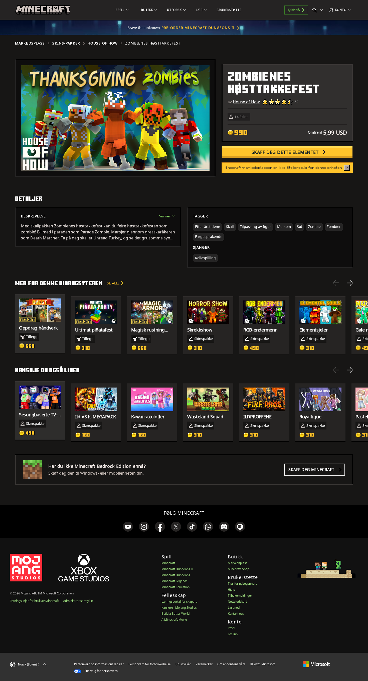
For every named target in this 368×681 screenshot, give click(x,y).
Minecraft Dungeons (175, 575)
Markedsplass (30, 43)
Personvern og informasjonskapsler (99, 664)
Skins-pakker (66, 43)
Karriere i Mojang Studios (179, 607)
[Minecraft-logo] (43, 10)
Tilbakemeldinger (240, 595)
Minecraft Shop (238, 569)
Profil (231, 628)
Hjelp (231, 589)
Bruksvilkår (183, 664)
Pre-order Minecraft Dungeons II (198, 27)
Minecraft (168, 563)
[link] (128, 527)
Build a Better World (175, 613)
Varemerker (204, 664)
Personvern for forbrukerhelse (149, 664)
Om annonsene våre (231, 664)
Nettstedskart (237, 601)
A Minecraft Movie (174, 619)
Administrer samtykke (78, 600)
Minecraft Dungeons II (177, 569)
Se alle (113, 283)
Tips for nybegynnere (242, 583)
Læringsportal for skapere (179, 601)
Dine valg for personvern (100, 671)
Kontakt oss (236, 613)
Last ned (234, 607)
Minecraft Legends (174, 581)
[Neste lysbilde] (350, 283)
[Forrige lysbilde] (336, 283)
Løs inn (233, 634)
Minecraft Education (175, 587)
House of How (103, 43)
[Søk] (318, 10)
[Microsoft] (316, 664)
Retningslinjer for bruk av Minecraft (34, 600)
